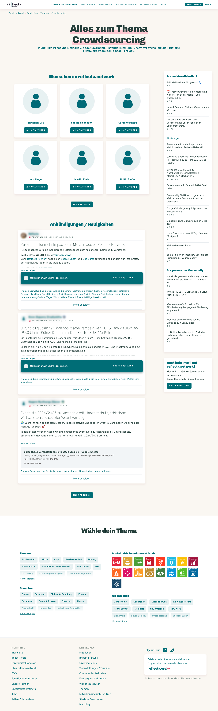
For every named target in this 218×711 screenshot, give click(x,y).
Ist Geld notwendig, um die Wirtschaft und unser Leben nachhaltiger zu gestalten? (187, 337)
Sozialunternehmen (110, 294)
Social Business (50, 294)
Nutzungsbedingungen (191, 678)
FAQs (14, 673)
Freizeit (81, 601)
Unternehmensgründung (33, 297)
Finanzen (66, 601)
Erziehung (27, 601)
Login (208, 4)
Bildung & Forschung (61, 594)
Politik (130, 379)
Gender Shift (120, 602)
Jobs (14, 694)
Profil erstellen (123, 278)
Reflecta (34, 234)
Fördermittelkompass (23, 663)
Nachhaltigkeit (110, 291)
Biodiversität (29, 566)
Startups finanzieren (91, 699)
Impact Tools (18, 658)
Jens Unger (36, 179)
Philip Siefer (127, 179)
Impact (89, 291)
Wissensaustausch (89, 684)
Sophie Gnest (68, 259)
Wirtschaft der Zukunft (64, 297)
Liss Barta (88, 259)
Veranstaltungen (103, 471)
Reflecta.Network (37, 259)
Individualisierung (182, 602)
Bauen (25, 594)
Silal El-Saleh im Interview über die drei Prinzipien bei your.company (188, 257)
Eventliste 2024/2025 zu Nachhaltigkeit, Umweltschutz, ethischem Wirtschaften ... (183, 174)
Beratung (40, 594)
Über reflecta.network (24, 668)
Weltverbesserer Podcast (180, 247)
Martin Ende (81, 179)
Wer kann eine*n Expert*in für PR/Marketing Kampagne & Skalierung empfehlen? (187, 309)
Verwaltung (26, 382)
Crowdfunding (37, 291)
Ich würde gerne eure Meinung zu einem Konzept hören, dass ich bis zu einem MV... (188, 281)
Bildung (34, 379)
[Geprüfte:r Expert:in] (62, 402)
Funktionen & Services (24, 678)
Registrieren (194, 5)
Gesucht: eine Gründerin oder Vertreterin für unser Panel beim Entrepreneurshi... (184, 124)
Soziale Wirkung (92, 294)
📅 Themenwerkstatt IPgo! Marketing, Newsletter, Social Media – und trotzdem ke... (187, 96)
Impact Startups (88, 658)
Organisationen (88, 663)
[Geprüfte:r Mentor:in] (64, 317)
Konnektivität (121, 609)
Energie (82, 594)
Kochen (98, 291)
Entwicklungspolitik (65, 379)
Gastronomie (78, 291)
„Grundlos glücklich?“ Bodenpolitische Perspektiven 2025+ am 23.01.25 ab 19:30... (187, 160)
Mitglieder (85, 652)
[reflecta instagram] (172, 650)
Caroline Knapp (127, 122)
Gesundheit (139, 602)
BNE (97, 566)
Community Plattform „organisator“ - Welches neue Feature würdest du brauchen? (187, 198)
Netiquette (149, 678)
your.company (61, 255)
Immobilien (114, 379)
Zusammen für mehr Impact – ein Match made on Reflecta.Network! (185, 147)
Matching (84, 704)
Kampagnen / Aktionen (92, 678)
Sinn (137, 379)
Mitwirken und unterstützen (95, 694)
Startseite (17, 652)
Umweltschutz (86, 471)
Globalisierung (159, 602)
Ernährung (66, 291)
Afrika (44, 559)
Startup (125, 294)
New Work (175, 609)
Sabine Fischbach (81, 122)
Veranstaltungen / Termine (94, 668)
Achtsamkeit (28, 559)
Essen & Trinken (47, 601)
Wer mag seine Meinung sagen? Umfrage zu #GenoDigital (183, 322)
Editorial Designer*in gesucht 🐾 (184, 84)
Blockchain (83, 566)
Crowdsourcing (52, 291)
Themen (84, 689)
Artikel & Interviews (22, 699)
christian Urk (36, 122)
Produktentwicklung (31, 294)
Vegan (49, 297)
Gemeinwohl (101, 379)
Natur (123, 379)
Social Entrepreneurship (71, 294)
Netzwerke (123, 291)
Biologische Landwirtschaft (56, 566)
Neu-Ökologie (157, 609)
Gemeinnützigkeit (84, 379)
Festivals (50, 471)
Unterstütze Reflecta (23, 689)
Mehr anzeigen (81, 204)
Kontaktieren (37, 130)
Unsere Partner (20, 684)
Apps (56, 559)
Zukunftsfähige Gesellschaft (91, 297)
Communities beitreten (92, 673)
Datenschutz (173, 678)
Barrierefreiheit (73, 559)
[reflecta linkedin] (165, 650)
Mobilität (139, 609)
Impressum (161, 678)
